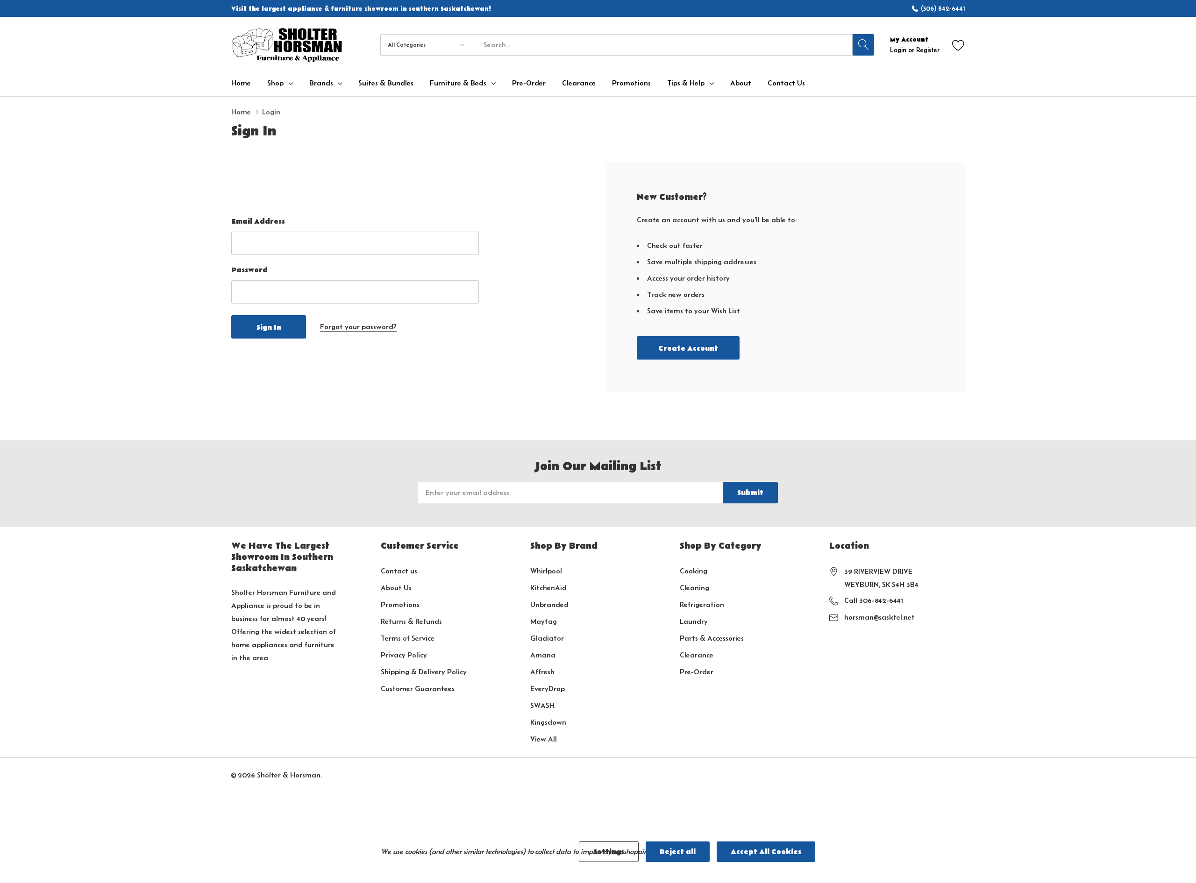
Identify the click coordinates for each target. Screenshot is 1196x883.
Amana (542, 655)
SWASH (542, 705)
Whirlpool (546, 571)
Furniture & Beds (458, 83)
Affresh (542, 672)
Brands (321, 83)
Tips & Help (686, 83)
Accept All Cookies (766, 851)
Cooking (693, 571)
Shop (275, 83)
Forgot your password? (358, 327)
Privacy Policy (404, 655)
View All (543, 739)
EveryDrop (547, 688)
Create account (688, 348)
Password (249, 270)
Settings (608, 851)
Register (928, 50)
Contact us (399, 571)
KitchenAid (548, 588)
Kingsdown (548, 722)
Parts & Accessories (712, 638)
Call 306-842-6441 (873, 600)
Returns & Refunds (411, 621)
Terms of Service (407, 638)
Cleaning (694, 588)
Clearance (696, 655)
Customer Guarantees (418, 688)
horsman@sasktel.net (879, 617)
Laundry (694, 621)
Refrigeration (702, 604)
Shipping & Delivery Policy (424, 672)
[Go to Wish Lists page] (958, 44)
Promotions (400, 604)
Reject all (678, 851)
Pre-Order (696, 672)
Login (899, 50)
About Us (396, 588)
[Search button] (863, 45)
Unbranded (549, 604)
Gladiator (547, 638)
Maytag (543, 621)
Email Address (258, 221)
